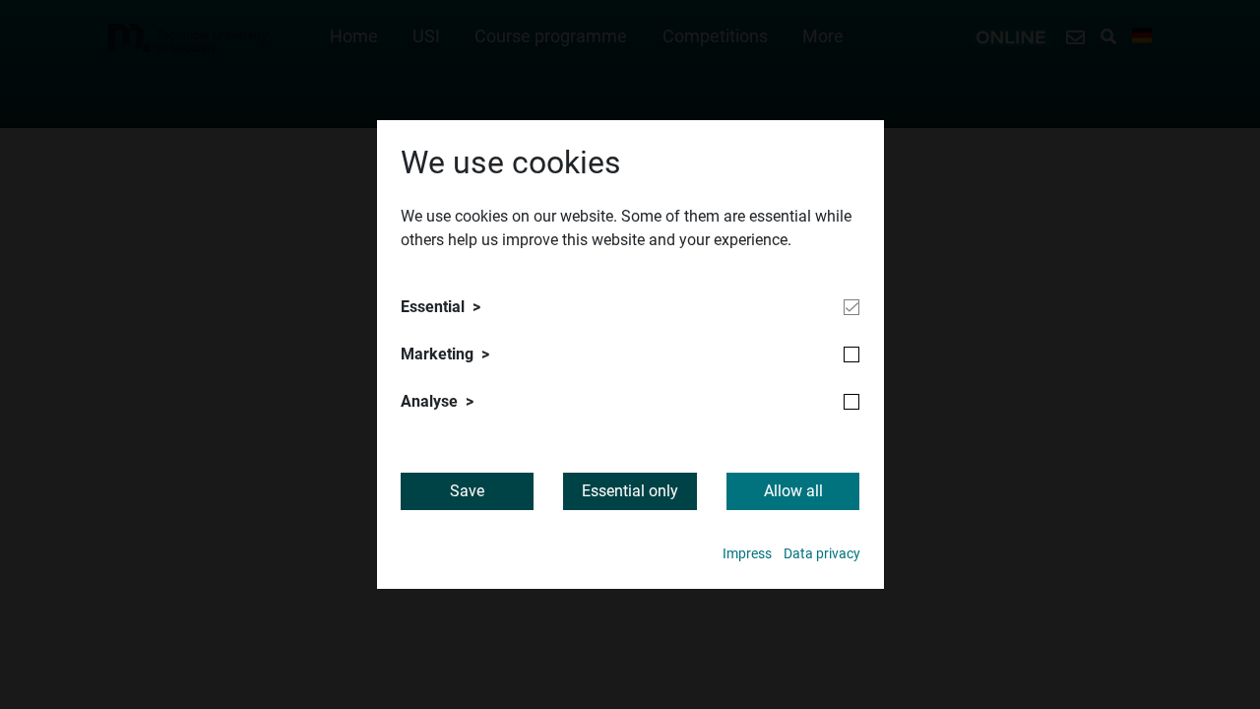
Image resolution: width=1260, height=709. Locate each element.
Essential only (630, 491)
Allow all (793, 491)
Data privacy (822, 554)
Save (467, 491)
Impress (747, 554)
